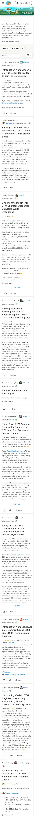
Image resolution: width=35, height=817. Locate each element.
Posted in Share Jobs (8, 195)
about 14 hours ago (8, 304)
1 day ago (5, 691)
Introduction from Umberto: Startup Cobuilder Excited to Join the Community (16, 73)
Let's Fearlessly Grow (16, 451)
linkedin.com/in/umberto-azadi (12, 103)
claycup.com (13, 793)
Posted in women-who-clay (10, 120)
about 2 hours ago (7, 65)
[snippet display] (29, 55)
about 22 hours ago (8, 419)
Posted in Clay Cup (7, 763)
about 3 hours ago (21, 123)
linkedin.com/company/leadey (15, 674)
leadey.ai (7, 672)
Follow (4, 48)
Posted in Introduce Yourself (10, 62)
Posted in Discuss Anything (10, 383)
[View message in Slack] (15, 65)
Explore (16, 48)
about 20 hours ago (8, 386)
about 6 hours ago (7, 198)
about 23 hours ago (8, 622)
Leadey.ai (11, 642)
